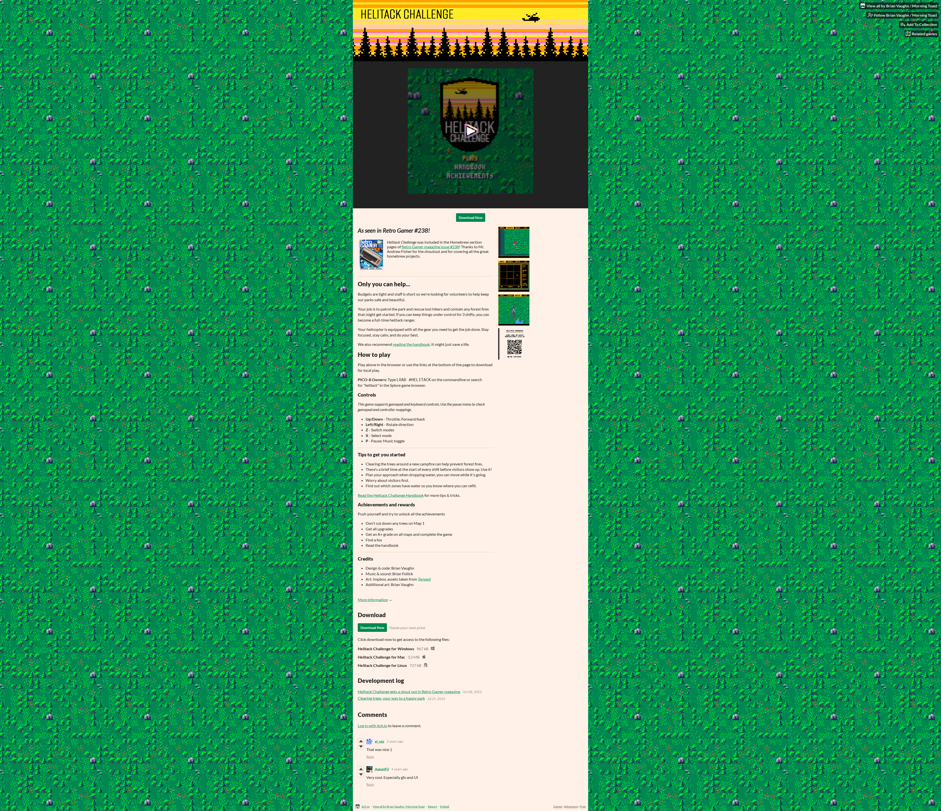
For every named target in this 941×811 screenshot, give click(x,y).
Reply (370, 757)
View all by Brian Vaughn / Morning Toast (399, 806)
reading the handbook (411, 344)
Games (557, 806)
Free (583, 806)
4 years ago (399, 769)
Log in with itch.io (372, 725)
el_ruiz (379, 741)
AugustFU (382, 769)
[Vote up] (361, 741)
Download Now (471, 217)
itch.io (365, 806)
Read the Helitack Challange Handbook (391, 495)
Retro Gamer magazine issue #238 (430, 246)
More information (373, 599)
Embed (444, 806)
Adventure (571, 806)
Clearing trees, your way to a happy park (391, 698)
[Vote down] (361, 746)
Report (432, 806)
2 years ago (395, 741)
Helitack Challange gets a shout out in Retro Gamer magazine (409, 691)
